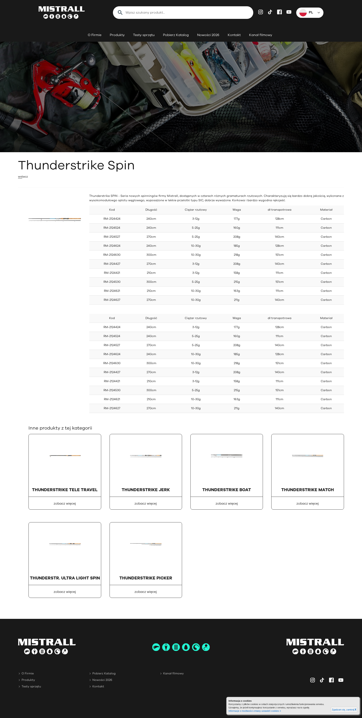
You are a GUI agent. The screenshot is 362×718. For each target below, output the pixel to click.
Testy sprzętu (144, 35)
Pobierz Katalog (176, 35)
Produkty (117, 35)
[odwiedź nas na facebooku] (279, 12)
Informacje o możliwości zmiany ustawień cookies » (255, 711)
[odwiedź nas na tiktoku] (270, 12)
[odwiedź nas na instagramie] (260, 12)
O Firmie (94, 35)
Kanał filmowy (260, 35)
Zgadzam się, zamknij (344, 709)
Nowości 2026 (208, 35)
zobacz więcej (65, 503)
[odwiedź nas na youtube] (289, 12)
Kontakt (234, 35)
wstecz (23, 177)
